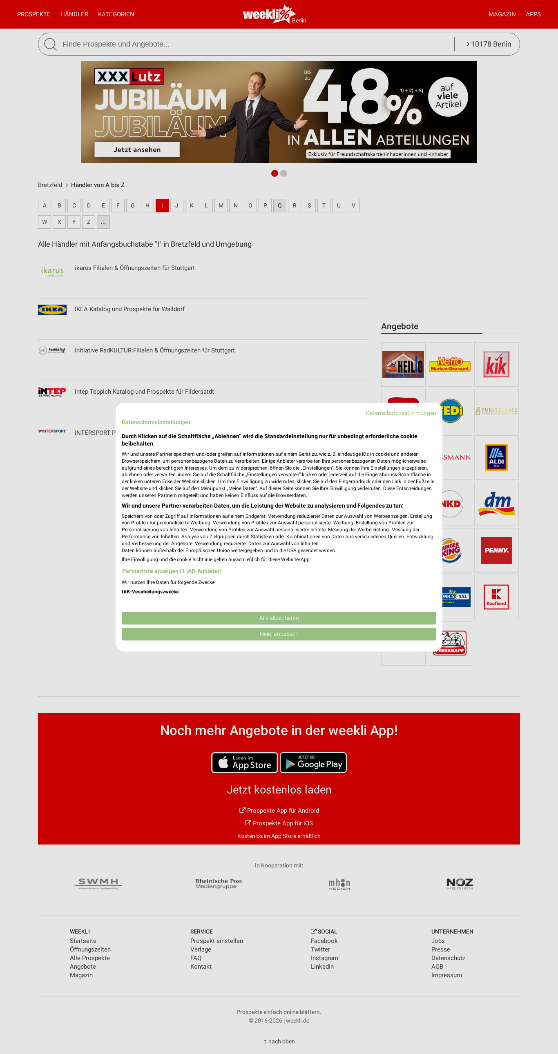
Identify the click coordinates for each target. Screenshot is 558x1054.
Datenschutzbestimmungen (401, 413)
